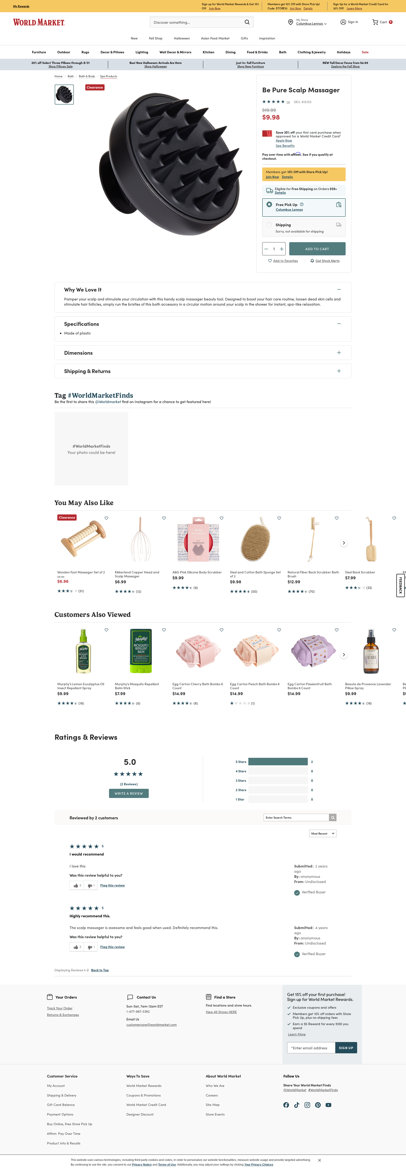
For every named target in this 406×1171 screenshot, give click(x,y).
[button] (39, 52)
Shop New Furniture (250, 66)
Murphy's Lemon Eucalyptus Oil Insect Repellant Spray (80, 685)
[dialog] (203, 1163)
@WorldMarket (294, 1090)
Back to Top (100, 970)
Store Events (215, 1114)
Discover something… (172, 22)
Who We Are (215, 1085)
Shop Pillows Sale (61, 66)
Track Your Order (59, 1008)
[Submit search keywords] (247, 22)
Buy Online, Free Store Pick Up (69, 1124)
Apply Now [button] (284, 140)
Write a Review (129, 793)
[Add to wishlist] (106, 518)
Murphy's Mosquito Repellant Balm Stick (137, 685)
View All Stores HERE (221, 1012)
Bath (71, 76)
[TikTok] (297, 1104)
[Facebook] (286, 1104)
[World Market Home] (39, 22)
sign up (346, 1047)
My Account (56, 1085)
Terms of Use (167, 1164)
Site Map (213, 1104)
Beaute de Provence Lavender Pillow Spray (368, 685)
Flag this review (112, 885)
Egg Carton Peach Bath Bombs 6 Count (255, 685)
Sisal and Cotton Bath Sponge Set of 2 (255, 574)
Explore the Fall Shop (345, 66)
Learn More (354, 8)
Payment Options (60, 1114)
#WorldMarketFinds (323, 1090)
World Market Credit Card (146, 1104)
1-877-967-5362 (138, 1012)
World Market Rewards (143, 1085)
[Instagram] (307, 1104)
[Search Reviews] (332, 817)
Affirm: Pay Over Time (63, 1133)
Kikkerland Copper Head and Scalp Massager (137, 574)
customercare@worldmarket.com (151, 1024)
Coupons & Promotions (143, 1095)
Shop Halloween (155, 66)
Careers (212, 1095)
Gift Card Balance (61, 1104)
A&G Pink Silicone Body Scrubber (197, 572)
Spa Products (108, 76)
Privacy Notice (142, 1164)
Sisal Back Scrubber (360, 572)
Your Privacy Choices (258, 1164)
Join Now (214, 8)
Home (58, 76)
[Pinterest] (318, 1104)
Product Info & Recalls (63, 1143)
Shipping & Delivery (61, 1095)
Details (308, 8)
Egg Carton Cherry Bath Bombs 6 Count (197, 685)
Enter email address (310, 1047)
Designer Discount (140, 1114)
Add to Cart (317, 248)
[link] (382, 22)
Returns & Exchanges (63, 1015)
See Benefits (285, 145)
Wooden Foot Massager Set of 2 (81, 572)
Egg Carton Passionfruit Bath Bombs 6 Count (310, 685)
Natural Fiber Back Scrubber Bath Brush (313, 574)
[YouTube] (328, 1104)
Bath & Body (87, 76)
